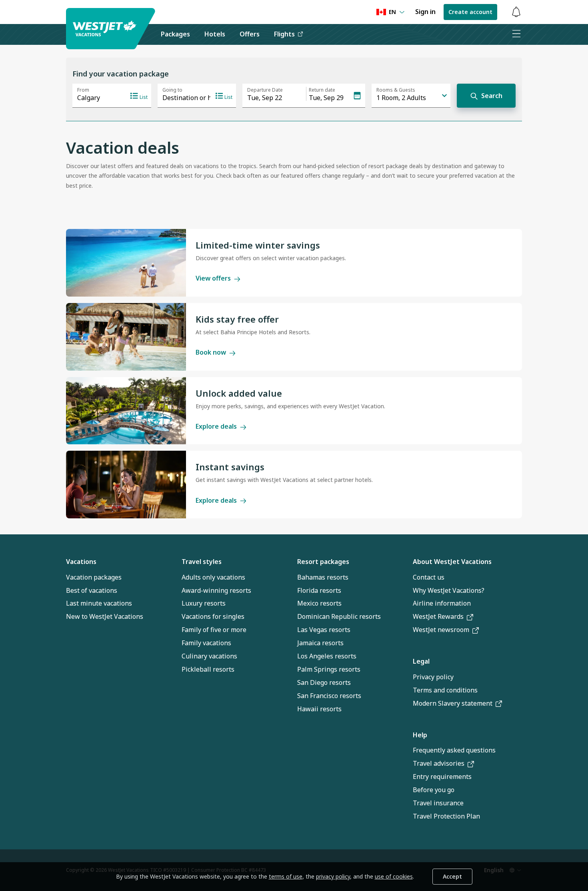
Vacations (81, 561)
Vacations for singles (213, 616)
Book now (211, 352)
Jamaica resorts (320, 642)
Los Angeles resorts (326, 656)
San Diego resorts (324, 682)
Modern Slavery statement (452, 703)
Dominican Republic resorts (339, 616)
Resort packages (323, 561)
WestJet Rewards (438, 616)
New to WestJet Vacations (104, 616)
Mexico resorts (319, 603)
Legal (421, 661)
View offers (213, 278)
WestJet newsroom (441, 629)
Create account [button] (470, 12)
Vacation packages (94, 577)
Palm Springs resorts (328, 669)
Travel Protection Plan (446, 816)
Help (420, 734)
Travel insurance (438, 803)
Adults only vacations (213, 577)
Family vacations (206, 642)
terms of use (285, 876)
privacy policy (333, 876)
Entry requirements (442, 776)
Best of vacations (91, 590)
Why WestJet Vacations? (448, 590)
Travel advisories (438, 763)
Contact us (428, 577)
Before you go (433, 789)
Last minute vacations (99, 603)
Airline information (442, 603)
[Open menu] (516, 34)
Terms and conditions (445, 690)
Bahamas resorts (322, 577)
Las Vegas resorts (323, 629)
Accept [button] (452, 876)
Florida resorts (319, 590)
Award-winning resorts (216, 590)
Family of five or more (214, 629)
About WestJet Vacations (452, 561)
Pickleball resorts (208, 669)
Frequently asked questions (454, 750)
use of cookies (394, 876)
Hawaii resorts (319, 708)
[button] (516, 12)
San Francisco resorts (329, 695)
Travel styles (202, 561)
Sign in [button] (425, 11)
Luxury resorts (204, 603)
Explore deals (216, 426)
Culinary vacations (209, 656)
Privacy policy (433, 676)
